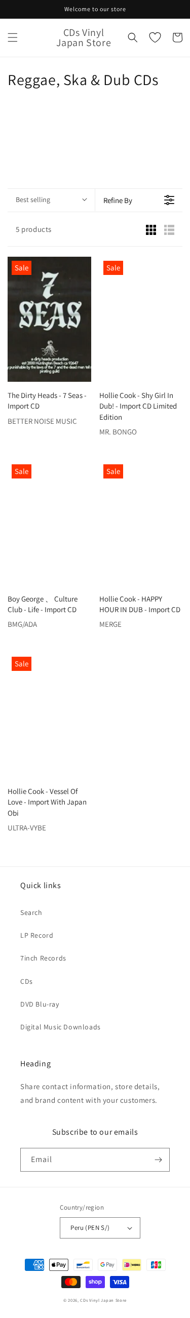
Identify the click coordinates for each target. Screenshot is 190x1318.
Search (31, 912)
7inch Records (43, 958)
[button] (13, 37)
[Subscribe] (158, 1160)
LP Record (36, 935)
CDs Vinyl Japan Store (103, 1300)
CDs (26, 981)
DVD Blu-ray (39, 1004)
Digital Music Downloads (60, 1026)
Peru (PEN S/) (89, 1227)
